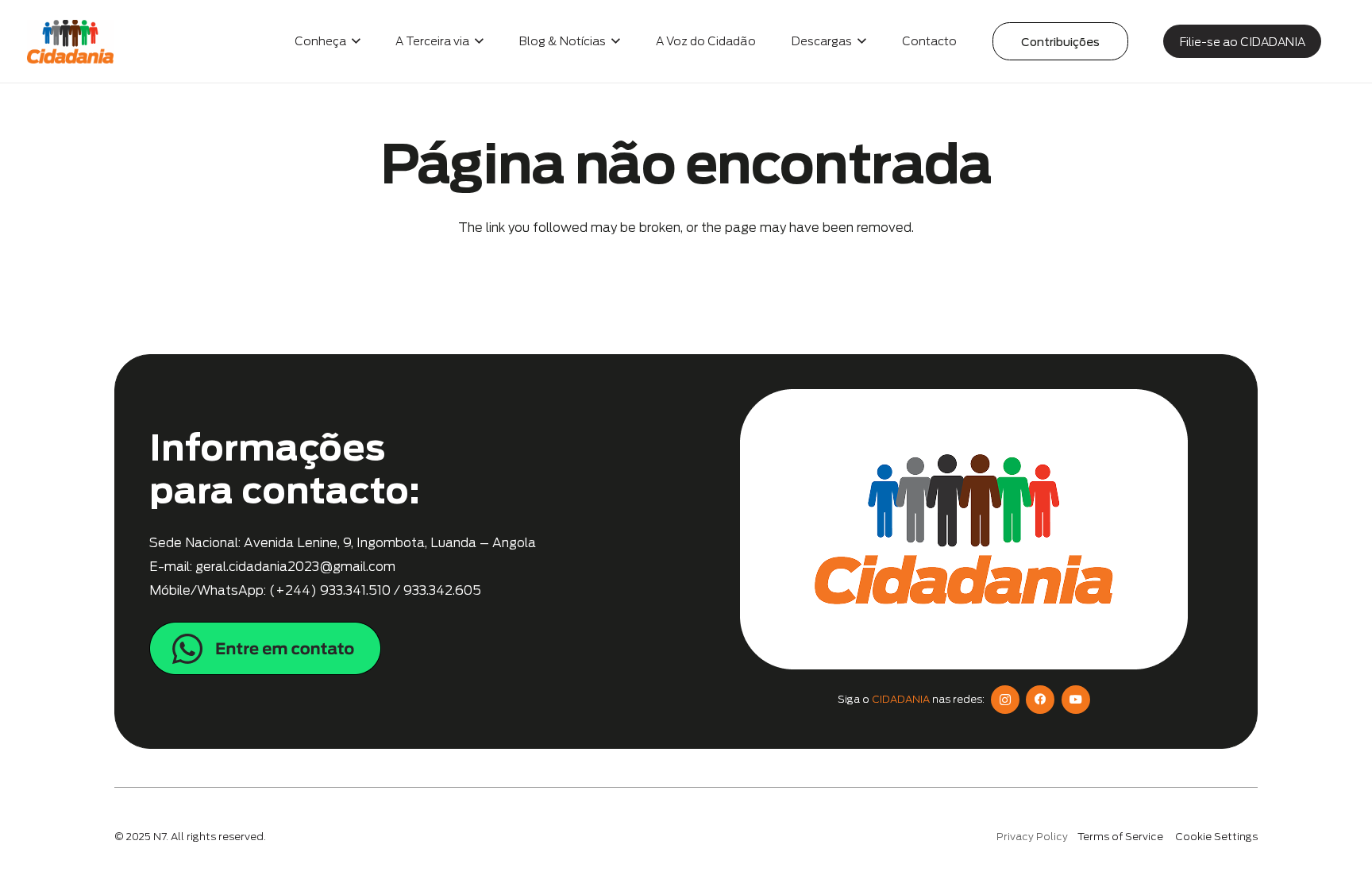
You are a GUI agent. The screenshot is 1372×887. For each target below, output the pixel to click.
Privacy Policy (1032, 837)
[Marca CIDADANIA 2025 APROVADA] (70, 42)
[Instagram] (1005, 699)
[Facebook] (1040, 699)
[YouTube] (1076, 699)
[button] (353, 41)
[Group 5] (408, 648)
